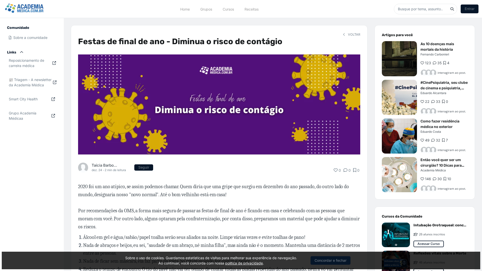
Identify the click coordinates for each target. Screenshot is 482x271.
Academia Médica (433, 170)
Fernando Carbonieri (434, 54)
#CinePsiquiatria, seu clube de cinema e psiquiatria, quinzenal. (444, 88)
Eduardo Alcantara (433, 93)
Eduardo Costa (430, 131)
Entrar (469, 9)
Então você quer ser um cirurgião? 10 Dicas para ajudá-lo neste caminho (441, 165)
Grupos (206, 9)
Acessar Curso (428, 244)
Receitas (252, 9)
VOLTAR (353, 34)
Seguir (143, 167)
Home (185, 9)
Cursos (228, 9)
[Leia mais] (399, 58)
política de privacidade (244, 263)
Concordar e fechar (330, 260)
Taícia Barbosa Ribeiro (104, 165)
